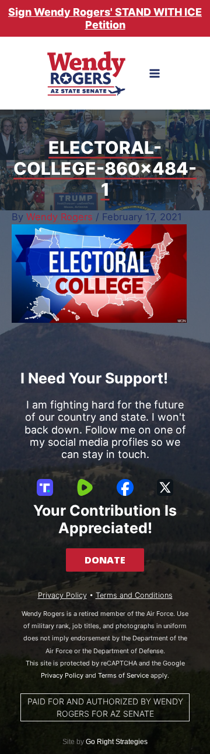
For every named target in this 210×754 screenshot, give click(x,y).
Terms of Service (123, 675)
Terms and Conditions (134, 595)
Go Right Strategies (117, 742)
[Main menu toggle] (155, 74)
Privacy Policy (62, 595)
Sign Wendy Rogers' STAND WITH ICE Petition (105, 18)
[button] (105, 560)
